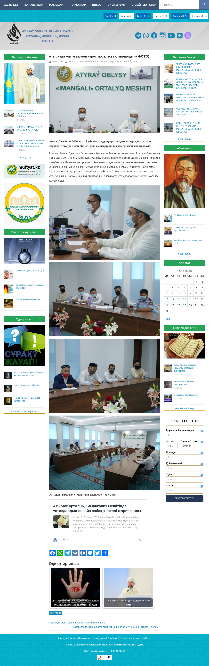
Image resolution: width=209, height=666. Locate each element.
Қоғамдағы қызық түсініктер (27, 385)
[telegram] (138, 38)
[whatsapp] (146, 38)
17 (167, 299)
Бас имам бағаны (89, 61)
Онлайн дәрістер (144, 4)
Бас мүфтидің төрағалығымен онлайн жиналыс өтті (79, 622)
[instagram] (162, 38)
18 (173, 299)
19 (178, 299)
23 (202, 299)
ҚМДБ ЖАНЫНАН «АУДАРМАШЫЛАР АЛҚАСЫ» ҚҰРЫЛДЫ (30, 113)
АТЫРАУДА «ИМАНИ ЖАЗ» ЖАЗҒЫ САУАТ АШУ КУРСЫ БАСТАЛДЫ (189, 112)
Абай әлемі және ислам (185, 215)
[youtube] (171, 38)
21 (190, 299)
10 (167, 293)
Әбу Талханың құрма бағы (28, 299)
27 (184, 305)
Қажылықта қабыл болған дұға (30, 270)
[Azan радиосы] (187, 38)
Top (201, 658)
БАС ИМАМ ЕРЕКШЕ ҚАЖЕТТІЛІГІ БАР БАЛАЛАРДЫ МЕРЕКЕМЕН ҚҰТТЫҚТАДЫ (190, 97)
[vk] (180, 38)
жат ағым (55, 613)
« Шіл (167, 318)
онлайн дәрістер (184, 408)
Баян (71, 61)
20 (184, 299)
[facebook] (154, 38)
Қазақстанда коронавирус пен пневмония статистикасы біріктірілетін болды (115, 626)
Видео (96, 4)
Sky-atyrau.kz (118, 650)
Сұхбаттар (79, 4)
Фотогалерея (122, 61)
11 (173, 293)
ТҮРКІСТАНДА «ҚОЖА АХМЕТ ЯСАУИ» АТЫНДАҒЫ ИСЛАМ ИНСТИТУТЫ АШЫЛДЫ (30, 143)
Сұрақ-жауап (116, 4)
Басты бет (10, 4)
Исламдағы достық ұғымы (186, 395)
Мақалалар (57, 4)
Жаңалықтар (33, 4)
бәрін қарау (24, 157)
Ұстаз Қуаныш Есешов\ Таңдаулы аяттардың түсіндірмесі (185, 368)
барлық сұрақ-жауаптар (24, 411)
